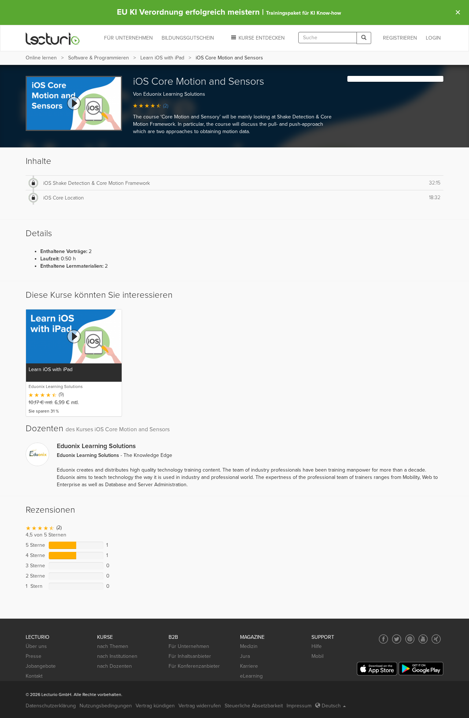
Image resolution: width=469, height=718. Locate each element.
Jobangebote (41, 666)
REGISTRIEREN (400, 38)
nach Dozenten (114, 666)
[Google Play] (421, 668)
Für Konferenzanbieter (194, 666)
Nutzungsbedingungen (106, 706)
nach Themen (112, 646)
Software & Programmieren (98, 58)
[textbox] (327, 37)
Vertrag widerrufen (199, 706)
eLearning (251, 676)
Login (433, 38)
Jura (245, 656)
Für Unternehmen (189, 646)
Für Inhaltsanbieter (190, 656)
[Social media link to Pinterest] (409, 639)
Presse (33, 656)
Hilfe (316, 646)
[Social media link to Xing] (436, 639)
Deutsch (331, 706)
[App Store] (377, 668)
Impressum (299, 706)
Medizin (249, 646)
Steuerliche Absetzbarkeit (254, 706)
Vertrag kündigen (155, 706)
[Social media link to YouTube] (423, 639)
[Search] (364, 38)
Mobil (317, 656)
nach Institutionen (117, 656)
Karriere (249, 666)
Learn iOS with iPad (162, 58)
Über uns (36, 646)
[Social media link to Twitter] (396, 639)
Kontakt (34, 676)
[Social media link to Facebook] (383, 639)
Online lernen (41, 58)
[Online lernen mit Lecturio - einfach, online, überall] (53, 38)
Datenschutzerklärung (51, 706)
